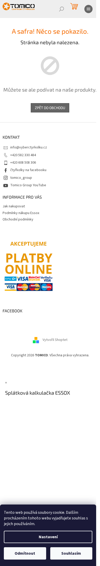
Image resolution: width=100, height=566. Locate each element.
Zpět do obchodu (50, 107)
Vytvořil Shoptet (55, 339)
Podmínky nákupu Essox (21, 213)
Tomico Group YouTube (28, 185)
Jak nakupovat (14, 206)
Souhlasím (71, 553)
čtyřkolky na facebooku (28, 170)
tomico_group (21, 177)
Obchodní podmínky (18, 219)
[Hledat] (61, 9)
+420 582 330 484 (23, 155)
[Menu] (88, 9)
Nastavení (48, 537)
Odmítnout (25, 553)
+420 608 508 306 (23, 162)
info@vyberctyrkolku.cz (28, 147)
